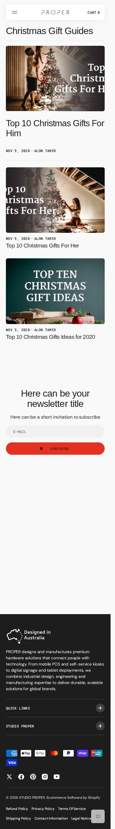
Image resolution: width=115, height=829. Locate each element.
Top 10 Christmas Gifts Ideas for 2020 (50, 337)
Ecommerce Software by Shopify (73, 797)
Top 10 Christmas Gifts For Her (42, 245)
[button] (15, 12)
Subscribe (59, 448)
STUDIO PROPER (32, 797)
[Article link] (55, 100)
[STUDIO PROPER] (55, 12)
